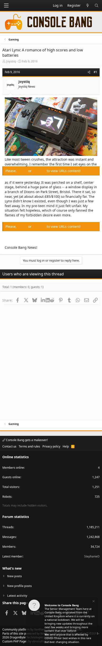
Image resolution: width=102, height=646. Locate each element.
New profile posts (19, 586)
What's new (12, 568)
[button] (6, 5)
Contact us (9, 446)
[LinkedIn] (43, 300)
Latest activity (17, 596)
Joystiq (11, 61)
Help (66, 446)
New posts (14, 576)
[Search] (96, 5)
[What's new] (87, 5)
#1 (95, 72)
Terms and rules (29, 446)
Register (39, 171)
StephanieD (92, 556)
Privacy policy (51, 446)
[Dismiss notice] (93, 602)
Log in (23, 171)
